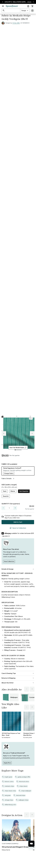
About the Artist (18, 683)
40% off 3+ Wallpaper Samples (16, 2)
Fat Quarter (23, 491)
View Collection (9, 561)
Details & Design (18, 569)
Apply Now (7, 763)
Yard (4, 491)
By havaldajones (6, 737)
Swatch (6, 496)
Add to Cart (18, 522)
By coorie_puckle (27, 737)
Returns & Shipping (18, 678)
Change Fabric (8, 473)
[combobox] (25, 10)
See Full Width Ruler (18, 447)
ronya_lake (16, 23)
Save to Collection (18, 528)
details (29, 2)
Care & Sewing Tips (18, 673)
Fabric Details (8, 478)
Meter (13, 491)
